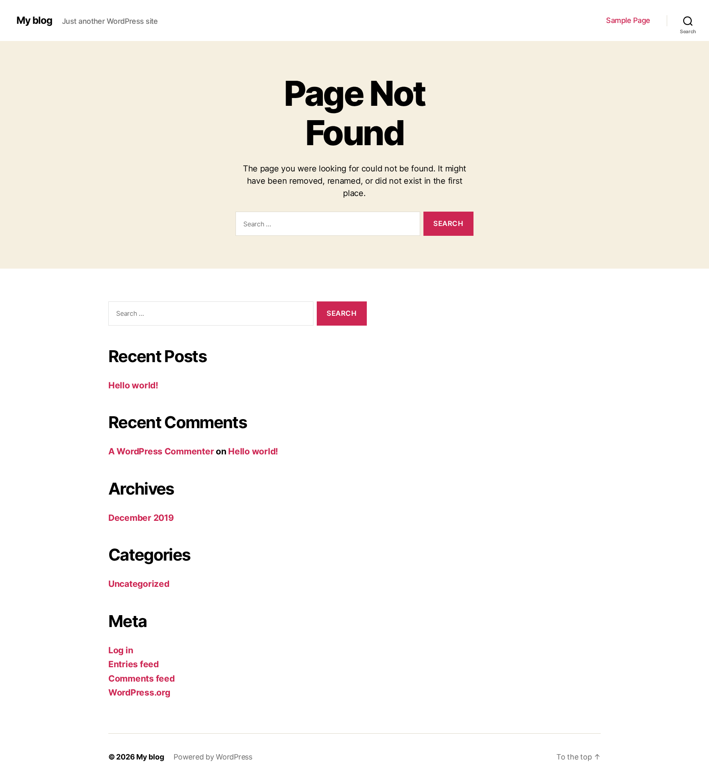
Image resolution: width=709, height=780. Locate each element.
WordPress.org (139, 692)
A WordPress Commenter (161, 451)
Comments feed (141, 678)
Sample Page (628, 20)
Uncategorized (138, 584)
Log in (120, 650)
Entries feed (133, 664)
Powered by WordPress (213, 757)
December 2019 (141, 518)
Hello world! (133, 385)
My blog (34, 20)
